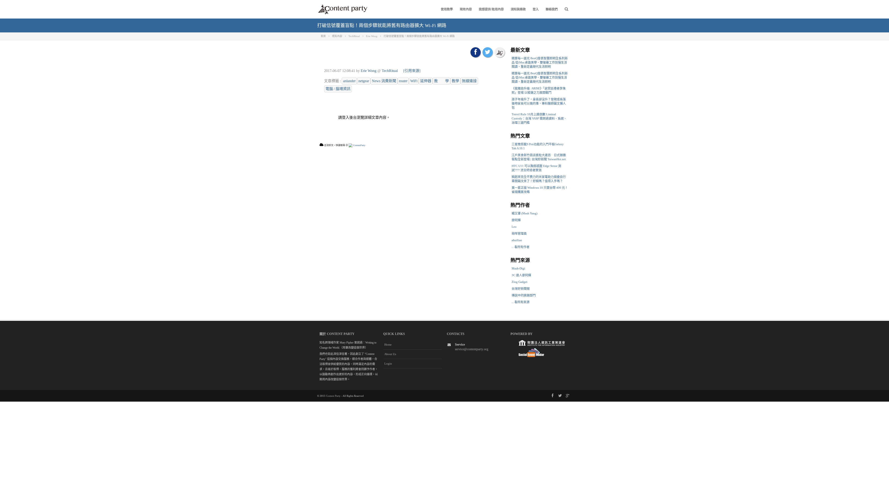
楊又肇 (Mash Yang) (524, 213)
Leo (514, 226)
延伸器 (425, 81)
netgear (363, 81)
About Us (390, 354)
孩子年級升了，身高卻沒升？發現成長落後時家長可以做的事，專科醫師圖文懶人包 (539, 103)
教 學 (441, 81)
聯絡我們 (552, 9)
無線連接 (469, 81)
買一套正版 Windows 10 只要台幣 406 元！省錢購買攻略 (540, 190)
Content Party (333, 395)
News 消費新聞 (384, 81)
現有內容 (466, 9)
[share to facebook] (475, 52)
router (403, 81)
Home (388, 344)
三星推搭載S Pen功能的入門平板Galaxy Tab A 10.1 (538, 146)
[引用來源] (411, 71)
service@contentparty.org (471, 349)
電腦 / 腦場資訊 (338, 89)
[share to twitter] (487, 52)
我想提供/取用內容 (491, 9)
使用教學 (447, 9)
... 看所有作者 (520, 247)
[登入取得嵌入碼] (500, 52)
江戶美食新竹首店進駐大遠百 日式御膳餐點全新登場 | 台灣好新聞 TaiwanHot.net (539, 157)
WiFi (413, 81)
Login (388, 363)
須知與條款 (518, 9)
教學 (455, 81)
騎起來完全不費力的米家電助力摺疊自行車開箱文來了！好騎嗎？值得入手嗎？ (539, 179)
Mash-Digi (518, 268)
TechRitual (390, 71)
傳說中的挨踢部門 (524, 295)
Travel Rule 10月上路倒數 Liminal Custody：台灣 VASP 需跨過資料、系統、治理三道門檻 (539, 118)
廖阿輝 (516, 220)
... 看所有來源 (520, 302)
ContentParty (358, 145)
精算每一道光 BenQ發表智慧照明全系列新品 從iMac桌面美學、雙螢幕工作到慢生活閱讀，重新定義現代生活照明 (540, 62)
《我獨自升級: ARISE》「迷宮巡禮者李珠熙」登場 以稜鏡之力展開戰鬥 (539, 90)
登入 (536, 9)
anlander (349, 81)
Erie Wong (368, 71)
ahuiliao (517, 240)
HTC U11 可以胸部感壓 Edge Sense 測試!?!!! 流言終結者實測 (536, 168)
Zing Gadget (519, 282)
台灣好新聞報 (521, 288)
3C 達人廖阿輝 (521, 275)
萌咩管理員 (519, 233)
